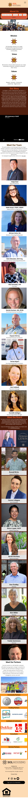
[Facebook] (8, 778)
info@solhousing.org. (15, 428)
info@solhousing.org (17, 768)
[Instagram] (11, 778)
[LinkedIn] (15, 778)
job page (24, 155)
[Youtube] (18, 778)
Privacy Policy (14, 774)
